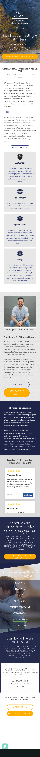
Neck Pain (20, 589)
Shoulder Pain (20, 619)
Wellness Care (20, 625)
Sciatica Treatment (20, 607)
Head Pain (20, 595)
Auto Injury (20, 601)
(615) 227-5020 (20, 23)
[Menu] (20, 755)
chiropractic (10, 420)
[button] (20, 56)
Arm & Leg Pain (20, 613)
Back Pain (20, 582)
